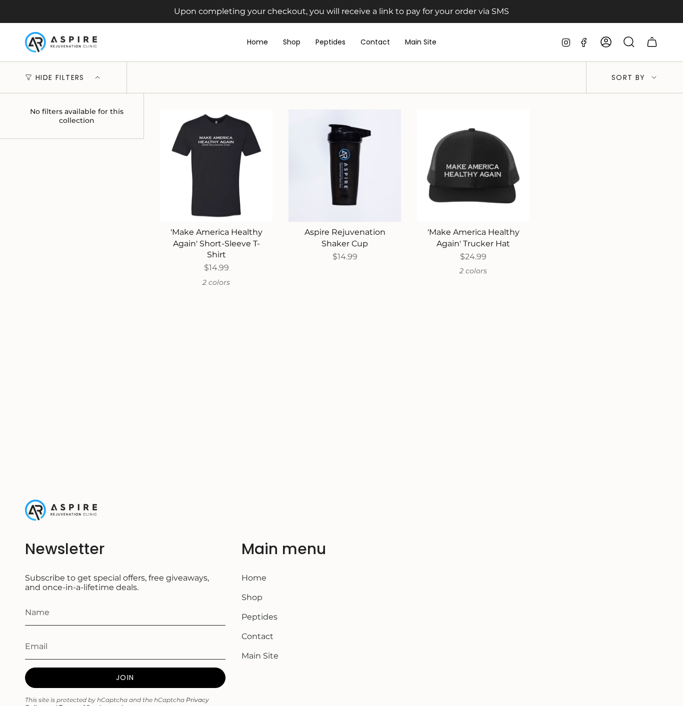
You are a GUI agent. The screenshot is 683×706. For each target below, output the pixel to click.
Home (254, 578)
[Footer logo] (62, 510)
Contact (258, 636)
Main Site (260, 656)
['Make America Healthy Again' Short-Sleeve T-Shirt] (216, 165)
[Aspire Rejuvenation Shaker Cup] (344, 165)
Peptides (260, 617)
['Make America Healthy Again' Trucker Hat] (473, 165)
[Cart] (652, 41)
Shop (252, 597)
